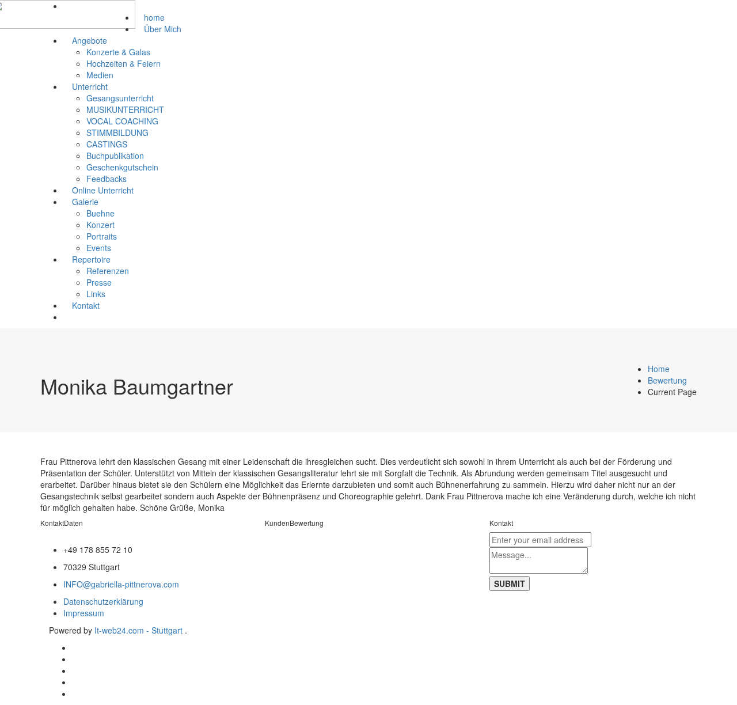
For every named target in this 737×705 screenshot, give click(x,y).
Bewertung (667, 380)
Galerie (85, 201)
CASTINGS (106, 144)
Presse (99, 282)
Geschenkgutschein (122, 167)
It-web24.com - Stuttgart (139, 630)
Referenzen (107, 270)
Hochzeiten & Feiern (123, 63)
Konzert (100, 224)
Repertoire (91, 259)
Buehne (100, 213)
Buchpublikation (115, 155)
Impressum (83, 613)
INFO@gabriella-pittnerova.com (121, 584)
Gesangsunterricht (120, 98)
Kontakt (86, 305)
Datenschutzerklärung (103, 601)
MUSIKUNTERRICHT (125, 109)
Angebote (89, 40)
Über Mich (162, 29)
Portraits (101, 236)
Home (659, 368)
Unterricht (90, 86)
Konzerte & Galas (118, 52)
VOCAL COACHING (122, 121)
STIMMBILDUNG (117, 132)
